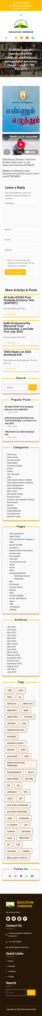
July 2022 (11, 669)
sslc (26, 825)
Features (12, 971)
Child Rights (12, 463)
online (9, 798)
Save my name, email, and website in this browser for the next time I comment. (21, 263)
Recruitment (12, 502)
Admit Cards (12, 457)
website (26, 851)
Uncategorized (13, 513)
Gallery (10, 471)
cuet (24, 723)
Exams (10, 468)
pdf (20, 798)
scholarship (12, 508)
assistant (28, 717)
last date (29, 779)
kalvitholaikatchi (14, 772)
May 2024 (11, 638)
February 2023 (13, 655)
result (9, 818)
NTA (11, 581)
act (19, 697)
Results (10, 505)
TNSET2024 (24, 838)
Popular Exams (13, 497)
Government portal (17, 562)
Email (8, 239)
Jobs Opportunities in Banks (19, 480)
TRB (11, 604)
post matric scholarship (17, 805)
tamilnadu (26, 831)
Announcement (13, 460)
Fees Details (14, 556)
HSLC (11, 570)
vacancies (11, 851)
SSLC (11, 593)
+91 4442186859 (22, 3)
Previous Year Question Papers (20, 499)
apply (26, 710)
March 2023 (12, 652)
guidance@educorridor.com (22, 5)
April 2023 (11, 649)
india (26, 756)
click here (11, 723)
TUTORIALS (14, 607)
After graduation (16, 533)
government (12, 756)
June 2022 (11, 672)
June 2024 (11, 635)
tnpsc (11, 601)
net (18, 785)
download (11, 736)
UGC (18, 844)
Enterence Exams (14, 466)
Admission (11, 454)
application (12, 710)
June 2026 (11, 630)
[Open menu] (21, 15)
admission (11, 703)
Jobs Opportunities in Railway (20, 482)
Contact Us (14, 548)
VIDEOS (12, 610)
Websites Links (13, 516)
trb (8, 844)
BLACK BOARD (15, 545)
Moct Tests (12, 491)
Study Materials (14, 511)
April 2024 (11, 641)
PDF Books (14, 584)
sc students (12, 825)
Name (8, 229)
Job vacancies (13, 474)
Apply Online (14, 536)
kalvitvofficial (13, 779)
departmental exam (15, 730)
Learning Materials (17, 573)
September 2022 (14, 663)
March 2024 (12, 644)
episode (10, 749)
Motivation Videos (15, 494)
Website (8, 250)
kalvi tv (31, 772)
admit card (28, 703)
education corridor (15, 743)
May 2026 (11, 632)
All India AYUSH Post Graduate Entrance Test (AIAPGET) (19, 408)
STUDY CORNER (16, 595)
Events (11, 976)
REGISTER (24, 8)
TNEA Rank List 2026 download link (19, 433)
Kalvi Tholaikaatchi (15, 485)
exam (23, 749)
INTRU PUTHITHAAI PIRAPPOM (16, 764)
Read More (11, 314)
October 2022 (13, 661)
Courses (11, 966)
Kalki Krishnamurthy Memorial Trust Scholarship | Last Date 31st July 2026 (20, 421)
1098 (9, 690)
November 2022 (14, 658)
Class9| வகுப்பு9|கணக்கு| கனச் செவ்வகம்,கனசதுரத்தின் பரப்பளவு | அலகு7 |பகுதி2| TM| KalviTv (21, 173)
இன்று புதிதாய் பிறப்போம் (17, 857)
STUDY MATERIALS (17, 598)
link (8, 785)
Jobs (9, 477)
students (11, 831)
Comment (10, 203)
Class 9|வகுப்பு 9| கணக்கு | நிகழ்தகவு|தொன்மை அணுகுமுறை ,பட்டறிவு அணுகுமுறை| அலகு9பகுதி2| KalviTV (19, 162)
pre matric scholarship (17, 811)
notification (12, 792)
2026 (9, 697)
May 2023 (11, 646)
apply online (12, 717)
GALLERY (13, 559)
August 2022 (12, 666)
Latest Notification (15, 488)
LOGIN (16, 8)
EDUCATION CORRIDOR (21, 32)
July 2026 (11, 627)
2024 (20, 690)
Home (12, 564)
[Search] (32, 387)
